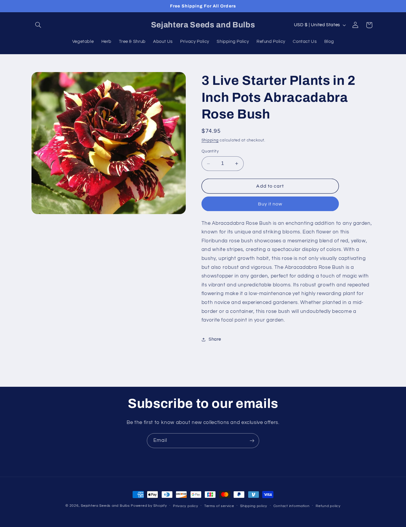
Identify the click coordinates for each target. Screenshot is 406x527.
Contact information (291, 506)
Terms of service (219, 506)
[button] (38, 25)
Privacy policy (185, 506)
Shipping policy (253, 506)
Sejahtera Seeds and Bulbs (105, 505)
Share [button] (215, 339)
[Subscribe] (252, 440)
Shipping (210, 140)
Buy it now (270, 204)
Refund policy (328, 506)
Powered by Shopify (149, 505)
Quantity (210, 151)
